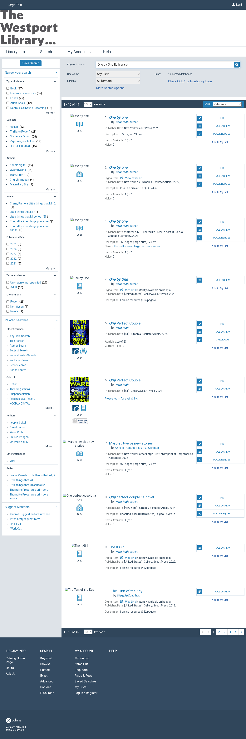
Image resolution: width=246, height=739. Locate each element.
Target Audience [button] (16, 275)
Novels (14, 311)
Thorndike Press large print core (29, 221)
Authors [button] (11, 158)
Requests (81, 670)
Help (113, 651)
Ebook (14, 98)
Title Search (17, 340)
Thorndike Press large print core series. (29, 228)
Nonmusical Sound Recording (28, 107)
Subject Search (19, 350)
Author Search (18, 345)
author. (126, 121)
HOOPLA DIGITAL (20, 146)
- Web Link (129, 290)
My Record (82, 658)
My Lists (80, 687)
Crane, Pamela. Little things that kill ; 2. (33, 203)
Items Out (81, 664)
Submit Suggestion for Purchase (30, 514)
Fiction (14, 301)
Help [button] (107, 51)
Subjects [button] (11, 119)
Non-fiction (17, 306)
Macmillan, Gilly (19, 184)
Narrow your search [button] (18, 72)
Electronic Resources (23, 93)
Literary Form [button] (14, 294)
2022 (13, 258)
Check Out (222, 339)
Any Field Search (20, 336)
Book (13, 88)
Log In (239, 4)
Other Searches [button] (15, 329)
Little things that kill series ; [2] (28, 216)
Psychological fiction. (22, 141)
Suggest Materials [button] (17, 507)
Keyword (46, 658)
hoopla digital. (18, 165)
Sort (207, 104)
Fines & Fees (83, 675)
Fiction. (14, 126)
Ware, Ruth (16, 174)
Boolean (45, 687)
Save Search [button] (30, 63)
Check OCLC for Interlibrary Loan (190, 81)
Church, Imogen (19, 179)
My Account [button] (78, 51)
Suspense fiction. (20, 136)
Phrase (45, 670)
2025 (13, 244)
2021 (13, 263)
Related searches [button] (16, 320)
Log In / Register (86, 693)
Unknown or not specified (26, 282)
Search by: (73, 74)
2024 (13, 249)
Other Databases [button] (16, 453)
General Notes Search (23, 355)
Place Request (222, 133)
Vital (12, 461)
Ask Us (10, 674)
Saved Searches (85, 681)
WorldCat (16, 528)
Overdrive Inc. (18, 170)
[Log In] (233, 4)
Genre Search (18, 365)
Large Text (15, 5)
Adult (13, 287)
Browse (45, 664)
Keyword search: (76, 64)
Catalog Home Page (15, 660)
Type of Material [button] (15, 81)
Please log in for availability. (121, 398)
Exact (43, 675)
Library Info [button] (16, 51)
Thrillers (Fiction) (20, 131)
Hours (10, 668)
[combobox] (118, 74)
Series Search (18, 369)
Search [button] (46, 51)
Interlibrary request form (25, 518)
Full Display (222, 125)
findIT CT (15, 523)
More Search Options (110, 88)
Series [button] (10, 196)
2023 (13, 253)
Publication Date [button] (16, 237)
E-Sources (47, 693)
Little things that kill (21, 211)
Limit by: (72, 80)
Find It (223, 118)
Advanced (46, 681)
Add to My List (220, 141)
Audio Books (18, 102)
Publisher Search (20, 360)
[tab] (31, 72)
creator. (137, 447)
